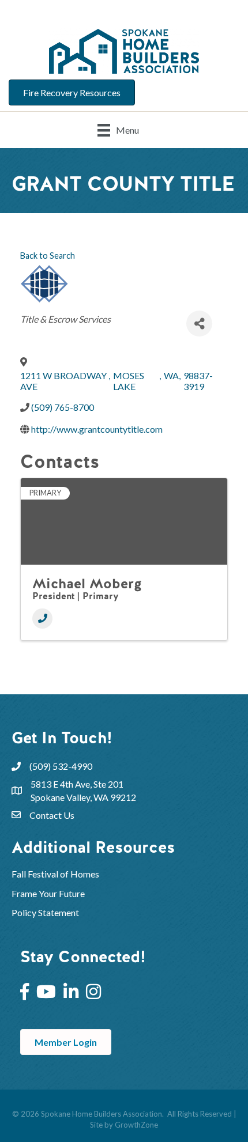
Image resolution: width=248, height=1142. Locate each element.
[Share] (199, 323)
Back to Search (47, 255)
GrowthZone (136, 1124)
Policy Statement (45, 912)
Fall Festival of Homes (56, 873)
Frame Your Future (48, 893)
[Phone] (42, 618)
